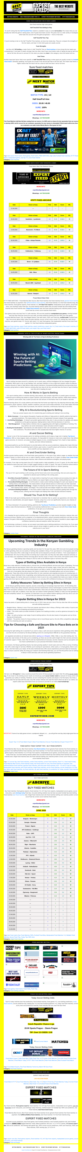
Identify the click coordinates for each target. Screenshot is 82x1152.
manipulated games (14, 157)
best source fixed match (14, 156)
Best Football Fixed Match (66, 1060)
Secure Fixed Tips (15, 937)
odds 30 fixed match (23, 328)
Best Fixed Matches (39, 742)
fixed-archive (14, 330)
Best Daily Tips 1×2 (36, 1082)
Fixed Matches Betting (41, 942)
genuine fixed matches (71, 301)
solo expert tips (35, 328)
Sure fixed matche (34, 157)
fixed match (34, 156)
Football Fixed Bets (40, 935)
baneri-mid (13, 657)
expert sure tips (12, 1138)
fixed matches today (27, 763)
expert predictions (39, 326)
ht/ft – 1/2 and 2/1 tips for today (66, 765)
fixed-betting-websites (17, 991)
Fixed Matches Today (61, 1082)
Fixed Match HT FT (10, 1082)
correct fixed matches (50, 761)
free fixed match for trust (41, 763)
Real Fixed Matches (51, 1060)
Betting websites (12, 17)
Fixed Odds (26, 989)
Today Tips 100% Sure (28, 937)
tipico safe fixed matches (14, 769)
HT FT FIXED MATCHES (68, 17)
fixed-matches (14, 159)
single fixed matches (39, 767)
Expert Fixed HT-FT (67, 742)
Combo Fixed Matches (50, 1058)
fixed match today (70, 761)
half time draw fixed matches (46, 765)
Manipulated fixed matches (12, 767)
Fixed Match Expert (26, 742)
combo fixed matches (36, 761)
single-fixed (14, 771)
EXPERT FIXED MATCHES (41, 1072)
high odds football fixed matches (60, 156)
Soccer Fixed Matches (53, 742)
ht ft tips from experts (49, 1138)
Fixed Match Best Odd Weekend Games (41, 163)
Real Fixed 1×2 (34, 1084)
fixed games (26, 156)
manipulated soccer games (65, 1138)
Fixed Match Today (20, 1060)
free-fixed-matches (16, 1068)
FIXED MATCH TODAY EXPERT (41, 661)
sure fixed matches (17, 1140)
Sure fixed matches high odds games (41, 21)
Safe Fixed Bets (23, 1058)
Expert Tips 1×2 (14, 742)
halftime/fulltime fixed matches (35, 302)
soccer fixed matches (53, 767)
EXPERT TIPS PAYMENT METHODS (51, 17)
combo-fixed (14, 533)
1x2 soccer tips (12, 761)
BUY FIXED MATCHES (41, 774)
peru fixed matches (27, 767)
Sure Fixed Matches (23, 1082)
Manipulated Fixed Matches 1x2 (56, 935)
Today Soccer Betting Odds (41, 994)
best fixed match (12, 935)
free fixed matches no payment (59, 763)
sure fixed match (45, 328)
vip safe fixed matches (41, 769)
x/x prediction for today (56, 769)
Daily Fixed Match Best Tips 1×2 (30, 17)
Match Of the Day (48, 1082)
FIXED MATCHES (44, 156)
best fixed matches (13, 326)
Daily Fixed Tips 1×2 (36, 1058)
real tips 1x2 (24, 157)
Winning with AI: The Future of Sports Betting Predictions (41, 333)
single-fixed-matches (16, 939)
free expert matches (69, 326)
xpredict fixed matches (71, 769)
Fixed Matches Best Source (12, 763)
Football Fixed (44, 1084)
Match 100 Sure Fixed (45, 1067)
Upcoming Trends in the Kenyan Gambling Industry (41, 536)
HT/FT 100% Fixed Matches (35, 1060)
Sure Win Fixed (62, 1058)
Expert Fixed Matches (26, 1150)
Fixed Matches (54, 1084)
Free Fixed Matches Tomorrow (29, 1067)
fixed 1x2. (61, 761)
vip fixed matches (28, 769)
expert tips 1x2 (50, 326)
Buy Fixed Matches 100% (25, 935)
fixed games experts (24, 1138)
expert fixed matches (26, 326)
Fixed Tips (34, 989)
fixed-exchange (15, 1142)
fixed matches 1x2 (36, 1138)
